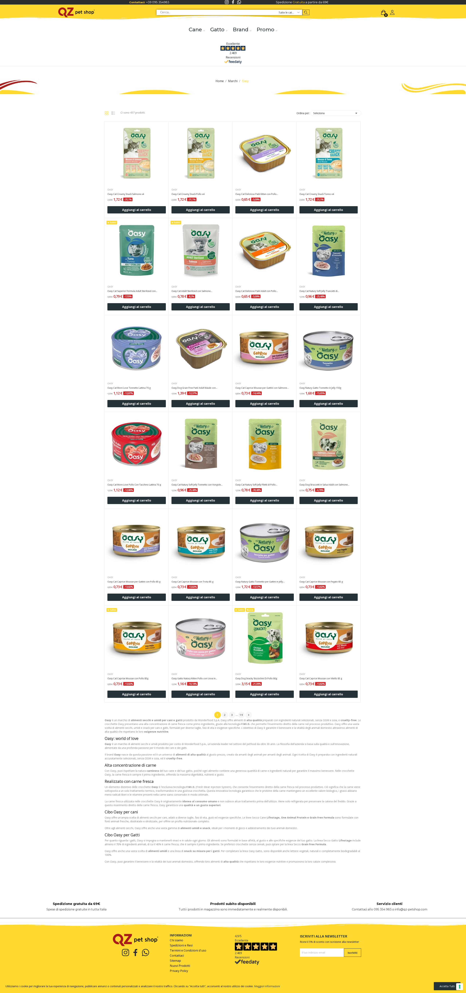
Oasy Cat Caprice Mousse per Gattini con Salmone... (262, 388)
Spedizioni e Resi (181, 945)
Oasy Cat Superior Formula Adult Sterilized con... (132, 291)
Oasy (110, 190)
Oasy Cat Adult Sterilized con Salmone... (191, 291)
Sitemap (175, 960)
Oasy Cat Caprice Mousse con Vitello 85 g (320, 678)
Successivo (248, 715)
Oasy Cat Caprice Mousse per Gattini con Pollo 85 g (133, 581)
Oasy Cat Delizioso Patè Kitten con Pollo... (256, 194)
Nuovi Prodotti (180, 965)
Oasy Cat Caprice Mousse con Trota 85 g (192, 581)
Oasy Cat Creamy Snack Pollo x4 (187, 194)
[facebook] (233, 2)
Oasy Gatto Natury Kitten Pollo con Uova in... (194, 678)
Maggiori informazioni (267, 986)
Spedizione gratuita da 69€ (76, 904)
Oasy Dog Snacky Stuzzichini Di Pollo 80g (256, 678)
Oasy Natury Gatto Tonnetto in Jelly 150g (320, 388)
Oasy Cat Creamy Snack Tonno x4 (316, 194)
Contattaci (177, 955)
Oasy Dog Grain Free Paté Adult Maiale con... (194, 388)
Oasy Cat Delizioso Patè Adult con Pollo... (256, 291)
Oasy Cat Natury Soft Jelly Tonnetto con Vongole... (196, 484)
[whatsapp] (239, 2)
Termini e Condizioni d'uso (188, 950)
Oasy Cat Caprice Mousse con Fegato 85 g (321, 581)
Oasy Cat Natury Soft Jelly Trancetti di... (319, 291)
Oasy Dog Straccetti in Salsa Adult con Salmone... (324, 484)
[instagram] (227, 2)
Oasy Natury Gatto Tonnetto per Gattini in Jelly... (260, 581)
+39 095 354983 (157, 2)
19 (241, 715)
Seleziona (335, 113)
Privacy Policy (179, 971)
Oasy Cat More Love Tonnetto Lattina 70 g (129, 388)
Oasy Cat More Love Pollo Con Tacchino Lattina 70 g (134, 484)
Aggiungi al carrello (136, 210)
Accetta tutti (447, 986)
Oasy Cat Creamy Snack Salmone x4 (125, 194)
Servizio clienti (389, 904)
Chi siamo (176, 940)
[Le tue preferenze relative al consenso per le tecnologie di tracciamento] (459, 986)
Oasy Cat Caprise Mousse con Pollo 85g (127, 678)
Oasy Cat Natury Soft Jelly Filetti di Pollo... (256, 484)
